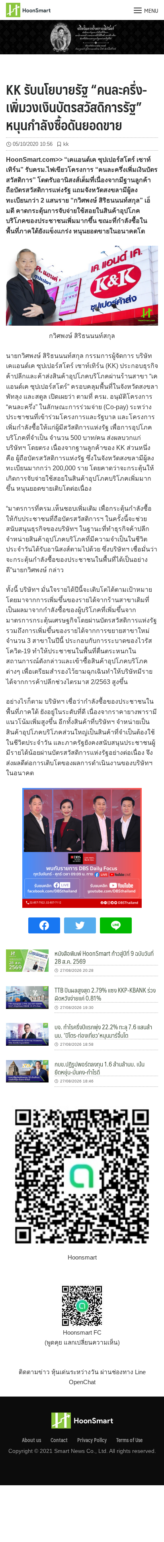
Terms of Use (129, 1440)
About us (31, 1440)
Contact (59, 1440)
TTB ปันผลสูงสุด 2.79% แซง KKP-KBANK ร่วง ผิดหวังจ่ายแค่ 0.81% (105, 994)
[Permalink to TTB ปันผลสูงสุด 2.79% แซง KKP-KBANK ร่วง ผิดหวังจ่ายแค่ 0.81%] (27, 996)
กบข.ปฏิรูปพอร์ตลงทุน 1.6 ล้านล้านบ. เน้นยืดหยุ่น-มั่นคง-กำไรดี (99, 1068)
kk (66, 144)
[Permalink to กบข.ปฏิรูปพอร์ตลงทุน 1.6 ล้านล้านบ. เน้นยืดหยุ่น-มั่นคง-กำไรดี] (27, 1070)
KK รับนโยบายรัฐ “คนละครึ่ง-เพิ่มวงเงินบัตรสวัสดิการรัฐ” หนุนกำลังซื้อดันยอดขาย (76, 107)
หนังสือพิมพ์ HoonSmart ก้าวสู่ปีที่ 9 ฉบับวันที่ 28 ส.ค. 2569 (104, 957)
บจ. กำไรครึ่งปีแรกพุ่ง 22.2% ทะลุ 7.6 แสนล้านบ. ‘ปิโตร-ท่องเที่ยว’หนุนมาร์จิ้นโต (103, 1030)
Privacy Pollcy (92, 1440)
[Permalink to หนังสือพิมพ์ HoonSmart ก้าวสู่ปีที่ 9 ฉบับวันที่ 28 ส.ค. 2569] (27, 960)
